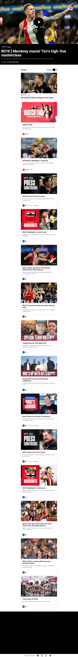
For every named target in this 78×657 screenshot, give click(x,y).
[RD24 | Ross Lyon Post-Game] (39, 190)
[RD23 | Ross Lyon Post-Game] (39, 446)
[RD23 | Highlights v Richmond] (39, 482)
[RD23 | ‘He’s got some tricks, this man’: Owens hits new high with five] (39, 519)
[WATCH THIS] (39, 119)
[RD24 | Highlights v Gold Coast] (39, 226)
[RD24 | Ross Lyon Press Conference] (39, 411)
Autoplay (49, 70)
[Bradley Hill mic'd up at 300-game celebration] (39, 374)
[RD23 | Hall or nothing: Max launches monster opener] (39, 556)
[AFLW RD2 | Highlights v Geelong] (39, 155)
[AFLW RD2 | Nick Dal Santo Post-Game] (39, 87)
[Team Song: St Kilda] (39, 592)
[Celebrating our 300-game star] (39, 337)
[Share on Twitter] (42, 655)
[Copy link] (50, 655)
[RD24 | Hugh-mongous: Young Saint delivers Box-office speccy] (39, 263)
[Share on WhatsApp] (46, 655)
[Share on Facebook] (38, 655)
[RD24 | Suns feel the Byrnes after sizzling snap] (39, 301)
